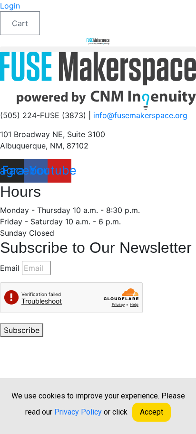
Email (10, 268)
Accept (151, 411)
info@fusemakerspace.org (140, 115)
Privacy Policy (139, 341)
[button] (98, 49)
